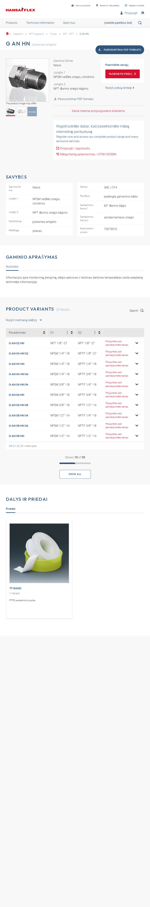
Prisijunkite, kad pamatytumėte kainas (117, 343)
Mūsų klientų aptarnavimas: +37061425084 (87, 154)
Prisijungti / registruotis (74, 148)
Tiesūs (53, 33)
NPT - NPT (68, 33)
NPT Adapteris (36, 33)
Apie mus (69, 23)
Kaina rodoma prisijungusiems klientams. (98, 111)
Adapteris (18, 33)
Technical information (40, 23)
